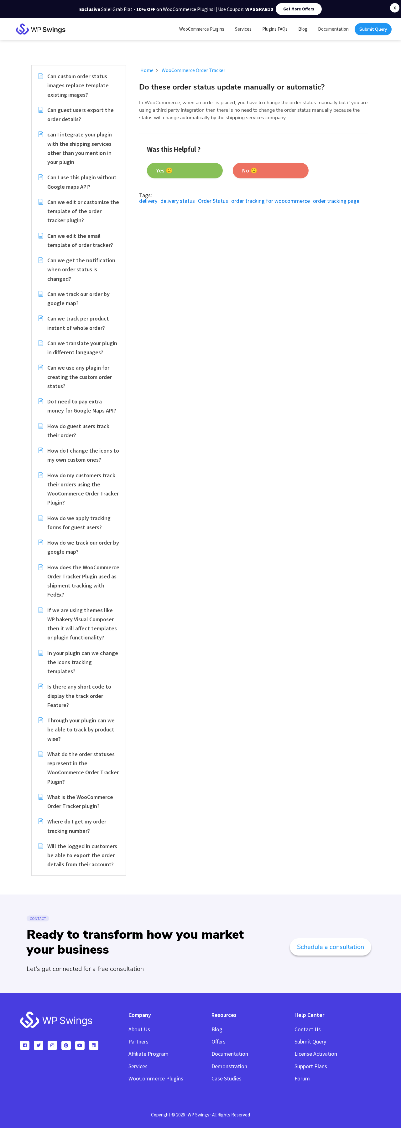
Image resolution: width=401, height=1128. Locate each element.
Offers (218, 1041)
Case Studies (226, 1078)
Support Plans (310, 1066)
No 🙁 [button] (249, 170)
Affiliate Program (148, 1053)
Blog (216, 1029)
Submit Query (310, 1041)
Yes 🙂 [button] (164, 170)
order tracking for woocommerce (270, 200)
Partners (138, 1041)
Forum (302, 1078)
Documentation (229, 1053)
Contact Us (307, 1029)
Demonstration (229, 1066)
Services (138, 1066)
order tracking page (336, 200)
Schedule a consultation (330, 947)
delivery (148, 200)
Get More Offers (298, 9)
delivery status (177, 200)
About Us (139, 1029)
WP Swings (198, 1115)
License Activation (315, 1053)
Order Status (213, 200)
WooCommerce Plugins (155, 1078)
